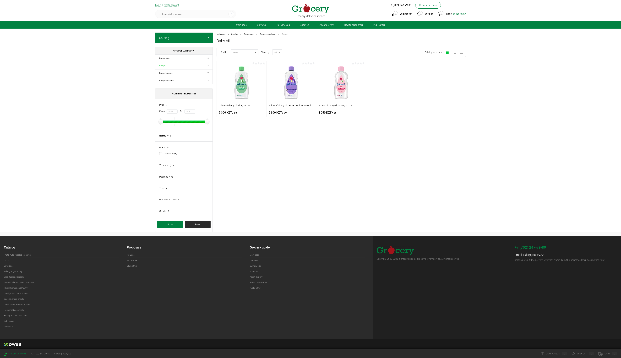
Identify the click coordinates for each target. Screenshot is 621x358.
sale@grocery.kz (533, 254)
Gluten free (132, 266)
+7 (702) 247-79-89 (40, 353)
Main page (241, 25)
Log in (158, 5)
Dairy (6, 260)
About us (304, 25)
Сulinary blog (283, 25)
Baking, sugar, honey (13, 271)
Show (170, 224)
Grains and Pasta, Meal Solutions (19, 282)
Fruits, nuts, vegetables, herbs (17, 255)
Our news (261, 25)
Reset (198, 224)
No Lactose (132, 260)
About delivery (327, 25)
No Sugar (131, 255)
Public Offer (379, 25)
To (181, 111)
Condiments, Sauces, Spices (17, 304)
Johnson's (170, 153)
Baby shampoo (166, 73)
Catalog (164, 38)
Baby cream (164, 58)
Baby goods (9, 321)
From (162, 111)
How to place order (353, 25)
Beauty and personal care (15, 315)
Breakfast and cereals (14, 277)
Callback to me (17, 353)
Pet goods (8, 326)
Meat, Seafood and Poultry (16, 288)
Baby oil (162, 65)
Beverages (9, 266)
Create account (171, 5)
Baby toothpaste (166, 80)
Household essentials (14, 310)
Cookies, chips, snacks (14, 299)
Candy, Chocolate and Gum (16, 293)
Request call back (428, 5)
